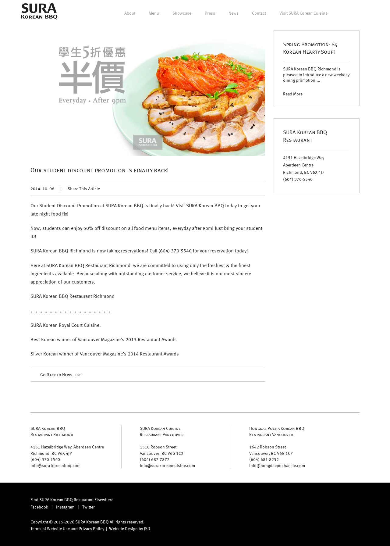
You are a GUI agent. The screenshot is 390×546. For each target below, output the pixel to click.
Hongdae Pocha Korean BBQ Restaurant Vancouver (276, 431)
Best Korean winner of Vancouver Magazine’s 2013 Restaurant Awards (103, 339)
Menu (154, 13)
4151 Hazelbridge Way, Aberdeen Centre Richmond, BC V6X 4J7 (67, 450)
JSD (147, 528)
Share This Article (84, 188)
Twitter (88, 507)
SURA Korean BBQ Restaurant (305, 135)
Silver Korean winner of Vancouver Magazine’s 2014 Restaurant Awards (104, 353)
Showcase (181, 13)
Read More (293, 94)
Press (210, 13)
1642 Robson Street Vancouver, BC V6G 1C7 (271, 450)
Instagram (65, 507)
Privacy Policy (91, 528)
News (234, 13)
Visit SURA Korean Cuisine (303, 13)
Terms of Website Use (50, 528)
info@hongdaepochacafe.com (277, 465)
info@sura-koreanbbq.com (55, 465)
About (129, 13)
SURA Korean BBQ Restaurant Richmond (51, 431)
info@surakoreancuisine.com (167, 465)
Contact (259, 13)
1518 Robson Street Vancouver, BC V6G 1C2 (161, 450)
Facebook (39, 507)
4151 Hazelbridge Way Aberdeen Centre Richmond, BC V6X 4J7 (303, 164)
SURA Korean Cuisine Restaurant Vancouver (161, 431)
